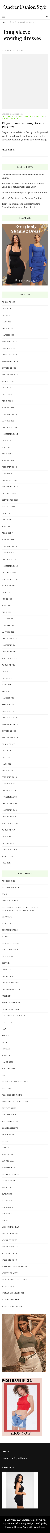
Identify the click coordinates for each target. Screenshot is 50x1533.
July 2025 (7, 388)
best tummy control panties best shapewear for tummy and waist (20, 908)
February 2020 (9, 777)
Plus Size (7, 1088)
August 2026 (8, 302)
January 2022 (9, 632)
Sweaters (7, 1194)
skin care (7, 1148)
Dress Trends (8, 116)
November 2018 (10, 810)
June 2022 (7, 599)
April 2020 (7, 771)
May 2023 (6, 526)
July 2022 (7, 592)
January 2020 (9, 784)
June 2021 (7, 678)
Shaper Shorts (10, 1128)
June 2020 (7, 757)
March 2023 (8, 539)
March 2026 (8, 335)
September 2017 (10, 850)
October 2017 (9, 843)
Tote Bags (7, 1200)
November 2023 (10, 487)
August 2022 (8, 586)
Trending (7, 1214)
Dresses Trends (25, 116)
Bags (4, 894)
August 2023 (8, 507)
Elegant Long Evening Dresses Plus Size (23, 125)
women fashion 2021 (13, 1293)
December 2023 (9, 480)
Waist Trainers (10, 1247)
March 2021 (8, 698)
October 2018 (9, 817)
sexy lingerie (9, 1115)
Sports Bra (8, 1161)
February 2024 (9, 467)
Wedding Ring (9, 1260)
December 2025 (9, 355)
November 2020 (10, 724)
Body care (7, 917)
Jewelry (6, 1049)
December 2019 (9, 790)
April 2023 (7, 533)
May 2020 (6, 764)
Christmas (7, 956)
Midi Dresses (8, 1068)
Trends (6, 1220)
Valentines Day (10, 1233)
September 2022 (10, 579)
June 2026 (7, 315)
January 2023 (9, 553)
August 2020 (8, 744)
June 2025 (7, 394)
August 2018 (8, 830)
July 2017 (6, 863)
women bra (8, 1286)
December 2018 (9, 803)
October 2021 (9, 652)
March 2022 (8, 619)
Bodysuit (6, 937)
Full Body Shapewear (13, 1016)
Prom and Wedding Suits (15, 1102)
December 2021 (9, 639)
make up (6, 1055)
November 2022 (10, 566)
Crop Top (6, 970)
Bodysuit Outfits (11, 943)
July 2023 (7, 513)
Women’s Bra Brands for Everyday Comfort (22, 198)
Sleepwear (7, 1154)
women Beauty (10, 1273)
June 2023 (7, 520)
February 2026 (9, 342)
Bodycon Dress (10, 930)
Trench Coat (8, 1207)
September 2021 (10, 658)
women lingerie (10, 1299)
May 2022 (6, 605)
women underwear (12, 1306)
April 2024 (7, 454)
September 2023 (10, 500)
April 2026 (7, 328)
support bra (8, 1181)
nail (4, 1075)
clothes (6, 963)
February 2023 (9, 546)
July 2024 (7, 440)
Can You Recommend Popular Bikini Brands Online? (23, 176)
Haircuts (7, 1022)
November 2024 (10, 434)
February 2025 (9, 414)
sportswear (8, 1167)
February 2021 (9, 704)
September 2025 (10, 375)
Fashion (40, 116)
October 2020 (9, 731)
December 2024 (9, 427)
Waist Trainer (9, 1240)
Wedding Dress (10, 1253)
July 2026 (7, 309)
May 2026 (6, 322)
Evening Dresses (11, 989)
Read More (8, 150)
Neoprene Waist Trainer (15, 1082)
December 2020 (9, 718)
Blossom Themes (13, 1527)
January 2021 (8, 711)
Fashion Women (10, 1009)
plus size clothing (12, 1095)
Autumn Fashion (11, 888)
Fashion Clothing (11, 1003)
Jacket (5, 1042)
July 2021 (6, 671)
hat (4, 1029)
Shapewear (8, 1135)
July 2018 (6, 836)
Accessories (8, 881)
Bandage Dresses (11, 901)
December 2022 (9, 559)
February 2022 (9, 625)
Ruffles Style (9, 1108)
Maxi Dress (7, 1062)
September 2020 (10, 737)
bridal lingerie (10, 950)
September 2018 (10, 823)
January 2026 (9, 348)
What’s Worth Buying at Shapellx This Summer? (24, 192)
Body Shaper (8, 923)
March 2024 (8, 460)
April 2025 (7, 401)
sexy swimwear (10, 1121)
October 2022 (9, 572)
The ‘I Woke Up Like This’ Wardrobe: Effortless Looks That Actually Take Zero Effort (23, 185)
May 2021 (6, 685)
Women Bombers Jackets (15, 1280)
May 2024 (6, 447)
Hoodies (6, 1035)
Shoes (5, 1141)
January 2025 (9, 421)
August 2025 (8, 381)
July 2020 (7, 751)
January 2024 (9, 474)
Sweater (6, 1187)
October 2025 (9, 368)
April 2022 (7, 612)
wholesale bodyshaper (14, 1267)
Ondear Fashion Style (25, 7)
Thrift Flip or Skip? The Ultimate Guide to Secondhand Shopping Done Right (21, 205)
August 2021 (8, 665)
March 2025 (8, 407)
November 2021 (10, 645)
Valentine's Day (10, 1227)
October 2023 (9, 493)
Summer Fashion (10, 119)
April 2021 (7, 691)
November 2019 (10, 797)
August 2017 (8, 856)
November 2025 (10, 361)
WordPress (39, 1527)
